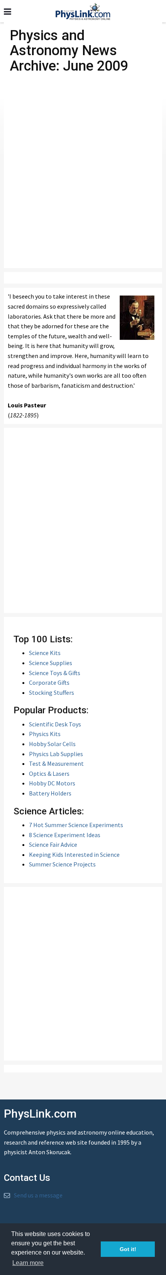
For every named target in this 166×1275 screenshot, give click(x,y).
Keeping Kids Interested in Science (74, 854)
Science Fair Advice (53, 844)
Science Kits (45, 653)
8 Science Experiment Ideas (64, 835)
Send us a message (38, 1195)
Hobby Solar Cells (52, 744)
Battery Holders (50, 793)
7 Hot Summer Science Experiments (76, 825)
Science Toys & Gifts (54, 673)
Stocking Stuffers (51, 692)
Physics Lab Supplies (56, 754)
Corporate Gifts (49, 682)
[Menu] (7, 12)
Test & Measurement (56, 763)
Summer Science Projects (62, 864)
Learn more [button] (28, 1263)
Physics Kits (45, 734)
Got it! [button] (128, 1249)
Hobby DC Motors (52, 783)
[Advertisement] (83, 176)
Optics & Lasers (49, 773)
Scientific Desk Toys (55, 724)
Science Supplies (50, 663)
